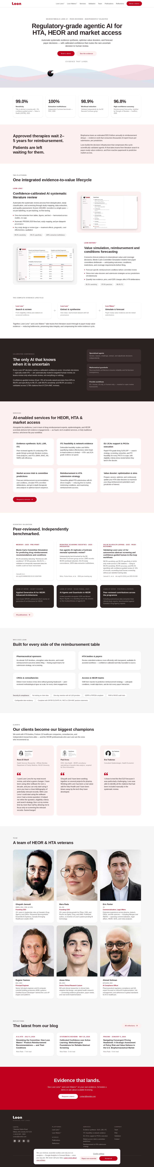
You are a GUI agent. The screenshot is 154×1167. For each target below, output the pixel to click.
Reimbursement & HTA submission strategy (94, 1145)
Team (100, 4)
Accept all (108, 1158)
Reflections (120, 4)
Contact (117, 1139)
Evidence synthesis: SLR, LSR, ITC (95, 1130)
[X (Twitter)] (19, 1141)
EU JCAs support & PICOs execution (95, 1136)
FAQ (115, 1133)
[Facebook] (23, 1141)
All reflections (130, 1026)
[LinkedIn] (14, 1141)
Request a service (23, 499)
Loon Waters (72, 4)
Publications (109, 4)
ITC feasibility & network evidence (94, 1133)
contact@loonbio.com (88, 1096)
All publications (21, 615)
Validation (91, 4)
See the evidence (86, 53)
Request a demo (68, 1096)
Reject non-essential (89, 1158)
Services (83, 4)
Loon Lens (60, 4)
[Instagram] (28, 1141)
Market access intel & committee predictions (94, 1140)
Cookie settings (98, 1154)
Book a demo (134, 4)
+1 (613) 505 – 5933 (19, 1134)
